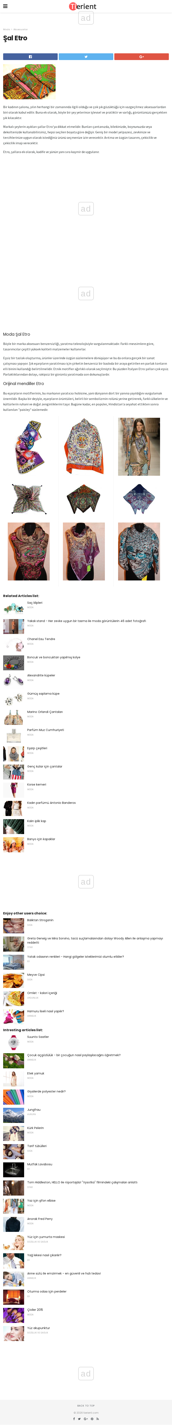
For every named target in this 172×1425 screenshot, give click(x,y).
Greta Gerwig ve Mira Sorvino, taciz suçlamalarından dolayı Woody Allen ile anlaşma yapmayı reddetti (95, 940)
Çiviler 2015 (35, 1310)
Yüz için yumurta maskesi (46, 1237)
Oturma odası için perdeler (46, 1291)
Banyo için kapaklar (41, 839)
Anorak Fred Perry (40, 1219)
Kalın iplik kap (36, 821)
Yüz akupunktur (38, 1328)
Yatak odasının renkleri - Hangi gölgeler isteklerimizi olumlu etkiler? (75, 957)
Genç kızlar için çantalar (44, 766)
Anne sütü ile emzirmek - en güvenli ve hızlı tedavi (64, 1273)
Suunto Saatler (38, 1037)
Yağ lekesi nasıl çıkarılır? (44, 1255)
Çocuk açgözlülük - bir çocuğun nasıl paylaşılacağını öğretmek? (74, 1055)
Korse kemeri (36, 784)
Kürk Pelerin (35, 1128)
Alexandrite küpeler (41, 675)
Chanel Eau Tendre (41, 639)
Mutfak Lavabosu (39, 1164)
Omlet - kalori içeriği (42, 993)
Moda (6, 29)
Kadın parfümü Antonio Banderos (51, 803)
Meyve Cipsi (36, 975)
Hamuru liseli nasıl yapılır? (45, 1011)
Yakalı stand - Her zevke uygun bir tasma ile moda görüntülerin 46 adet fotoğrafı (86, 621)
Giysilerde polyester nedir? (46, 1091)
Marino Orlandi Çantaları (45, 712)
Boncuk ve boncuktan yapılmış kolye (53, 657)
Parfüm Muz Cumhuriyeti (45, 730)
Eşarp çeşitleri (37, 748)
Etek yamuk (35, 1073)
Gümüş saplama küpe (43, 694)
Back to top (86, 1405)
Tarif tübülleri (37, 1146)
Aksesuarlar (20, 29)
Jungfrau (33, 1110)
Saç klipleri (34, 603)
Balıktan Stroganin (40, 920)
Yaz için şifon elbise (41, 1200)
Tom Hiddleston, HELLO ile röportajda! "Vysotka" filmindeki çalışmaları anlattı (82, 1182)
